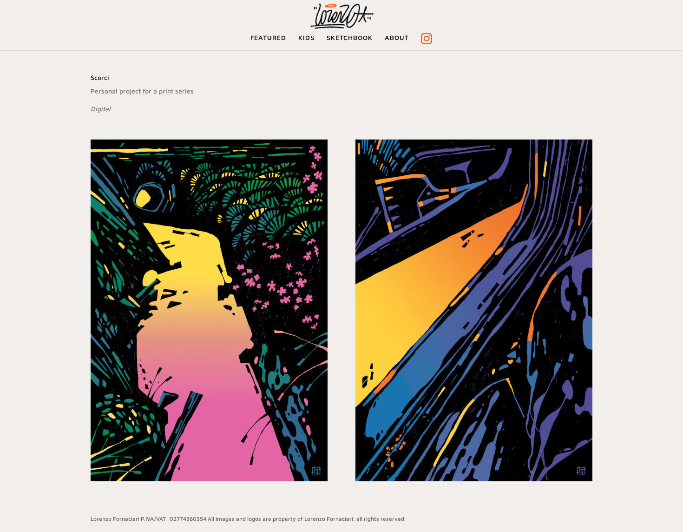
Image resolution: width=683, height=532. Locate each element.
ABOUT (397, 38)
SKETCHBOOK (350, 38)
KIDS (306, 38)
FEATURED (268, 38)
